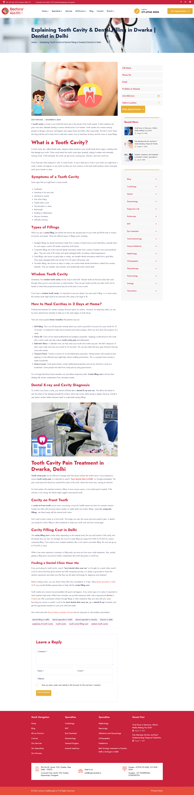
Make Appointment (131, 109)
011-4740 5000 (150, 12)
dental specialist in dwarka (86, 619)
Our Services (36, 743)
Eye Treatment (71, 733)
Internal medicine (72, 748)
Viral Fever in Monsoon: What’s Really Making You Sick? (146, 129)
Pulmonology (132, 276)
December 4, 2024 (53, 120)
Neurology (103, 728)
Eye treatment (133, 231)
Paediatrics (103, 743)
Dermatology (132, 201)
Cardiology (131, 186)
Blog (91, 11)
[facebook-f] (181, 2)
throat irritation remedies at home (60, 612)
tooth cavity (61, 624)
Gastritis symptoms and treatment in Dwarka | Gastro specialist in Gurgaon (146, 155)
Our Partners (36, 753)
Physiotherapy (133, 268)
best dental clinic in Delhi (82, 479)
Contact (100, 11)
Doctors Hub (37, 120)
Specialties (56, 11)
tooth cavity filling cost (78, 624)
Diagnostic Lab (133, 209)
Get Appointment (178, 11)
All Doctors (80, 11)
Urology (130, 283)
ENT (129, 224)
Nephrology (132, 253)
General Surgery (72, 743)
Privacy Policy (157, 791)
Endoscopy (131, 216)
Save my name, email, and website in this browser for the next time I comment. (71, 685)
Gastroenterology (134, 238)
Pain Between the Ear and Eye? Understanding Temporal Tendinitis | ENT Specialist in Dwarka (147, 142)
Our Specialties (37, 748)
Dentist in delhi (106, 619)
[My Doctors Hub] (12, 11)
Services (68, 11)
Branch (110, 11)
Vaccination (132, 291)
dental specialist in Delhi (62, 619)
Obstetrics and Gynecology (110, 733)
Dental (129, 194)
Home (44, 11)
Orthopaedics (132, 261)
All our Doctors (37, 733)
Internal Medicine (134, 246)
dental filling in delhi (40, 619)
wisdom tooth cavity (99, 624)
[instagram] (185, 2)
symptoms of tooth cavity (42, 624)
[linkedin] (190, 2)
